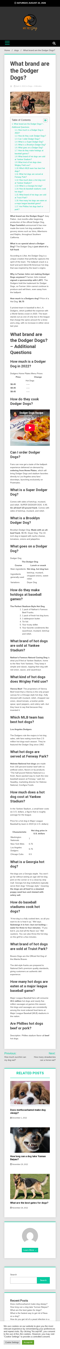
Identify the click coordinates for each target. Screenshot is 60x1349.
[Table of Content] (45, 120)
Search (13, 1274)
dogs (30, 86)
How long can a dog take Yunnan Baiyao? (29, 1307)
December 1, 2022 (19, 1118)
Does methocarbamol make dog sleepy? (28, 1304)
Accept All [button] (28, 1342)
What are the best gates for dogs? (29, 1202)
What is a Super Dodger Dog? (30, 142)
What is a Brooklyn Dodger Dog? (32, 145)
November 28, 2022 (20, 1208)
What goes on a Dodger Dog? (30, 148)
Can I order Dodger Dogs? (29, 139)
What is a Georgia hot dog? (30, 186)
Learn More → (30, 1250)
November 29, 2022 (20, 1164)
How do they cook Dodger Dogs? (32, 136)
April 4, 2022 (20, 86)
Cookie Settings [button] (12, 1342)
